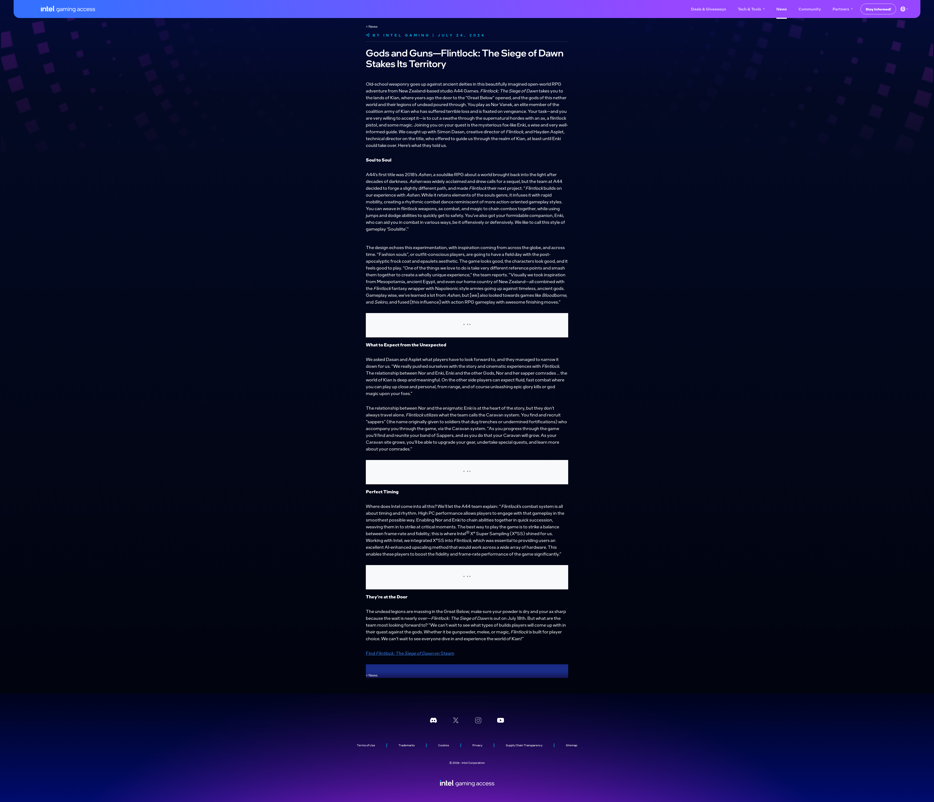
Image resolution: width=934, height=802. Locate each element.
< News (371, 26)
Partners (841, 8)
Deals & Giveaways (708, 8)
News (781, 8)
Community (810, 8)
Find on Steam (410, 653)
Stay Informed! (878, 9)
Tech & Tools (749, 8)
